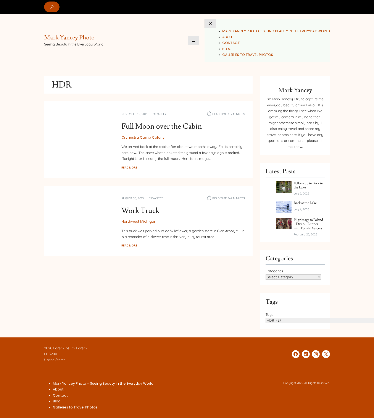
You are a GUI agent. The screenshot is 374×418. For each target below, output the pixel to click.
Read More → (131, 167)
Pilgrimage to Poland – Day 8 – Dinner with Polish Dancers (308, 224)
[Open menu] (193, 40)
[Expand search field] (52, 7)
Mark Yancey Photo (69, 38)
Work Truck (140, 210)
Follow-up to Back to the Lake (308, 185)
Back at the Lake (305, 203)
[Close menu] (210, 23)
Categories (274, 271)
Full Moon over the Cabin (161, 126)
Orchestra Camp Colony (142, 137)
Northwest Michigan (138, 221)
